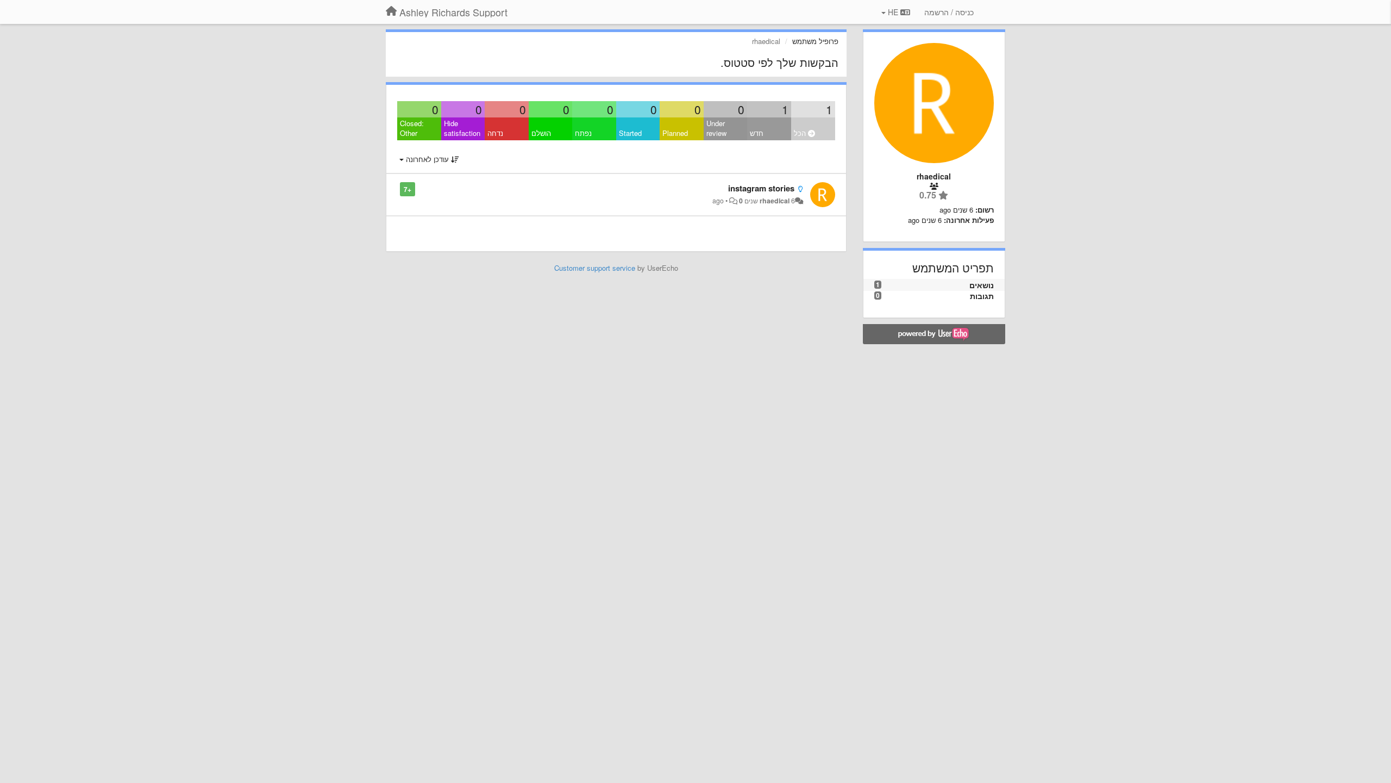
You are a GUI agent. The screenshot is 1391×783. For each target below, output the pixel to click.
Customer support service (594, 268)
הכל (801, 133)
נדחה (495, 133)
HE (893, 12)
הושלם (541, 133)
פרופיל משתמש (815, 41)
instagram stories (761, 188)
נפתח (583, 133)
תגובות (982, 295)
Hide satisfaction (462, 128)
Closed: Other (412, 128)
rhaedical (775, 201)
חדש (756, 133)
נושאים (981, 284)
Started (630, 133)
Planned (675, 133)
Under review (716, 128)
